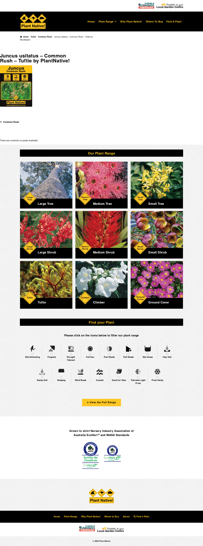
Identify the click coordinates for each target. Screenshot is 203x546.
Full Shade (128, 356)
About (126, 516)
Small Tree (156, 203)
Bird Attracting (32, 356)
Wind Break (80, 380)
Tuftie (33, 36)
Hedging (61, 380)
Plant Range (106, 21)
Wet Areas (148, 356)
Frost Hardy (157, 380)
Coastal (99, 380)
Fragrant (52, 356)
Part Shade (109, 356)
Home (91, 21)
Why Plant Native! (131, 21)
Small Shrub (157, 252)
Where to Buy (154, 21)
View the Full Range (102, 402)
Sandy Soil (42, 380)
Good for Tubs (119, 380)
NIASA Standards (117, 435)
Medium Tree (102, 203)
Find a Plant (173, 21)
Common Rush (45, 36)
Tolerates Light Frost (138, 382)
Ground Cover (158, 302)
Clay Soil (167, 356)
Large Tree (45, 203)
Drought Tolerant (71, 358)
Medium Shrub (104, 252)
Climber (99, 302)
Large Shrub (47, 252)
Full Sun (90, 356)
